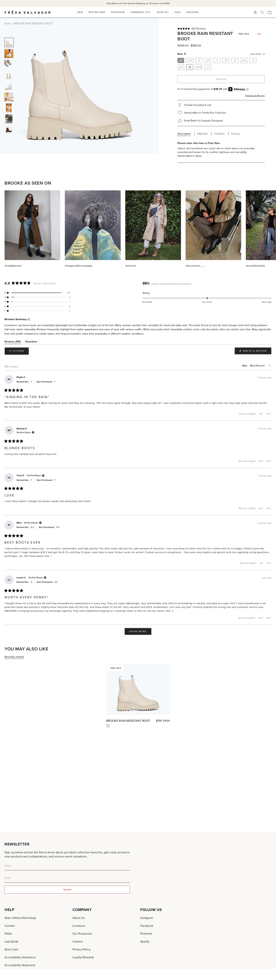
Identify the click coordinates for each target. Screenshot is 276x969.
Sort (245, 365)
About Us (78, 918)
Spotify (144, 941)
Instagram (146, 918)
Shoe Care (11, 949)
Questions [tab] (31, 342)
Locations (78, 926)
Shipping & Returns (255, 95)
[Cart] (270, 12)
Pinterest (146, 933)
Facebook (146, 926)
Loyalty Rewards (83, 957)
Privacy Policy (81, 949)
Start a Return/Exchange (20, 918)
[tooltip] (28, 319)
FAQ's (8, 933)
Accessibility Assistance (20, 957)
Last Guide (11, 941)
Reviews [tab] (13, 342)
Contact (10, 926)
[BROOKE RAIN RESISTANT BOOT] (138, 689)
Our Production (82, 933)
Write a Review (256, 351)
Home (7, 23)
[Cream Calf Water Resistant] (108, 725)
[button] (221, 28)
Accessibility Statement (20, 965)
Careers (77, 941)
